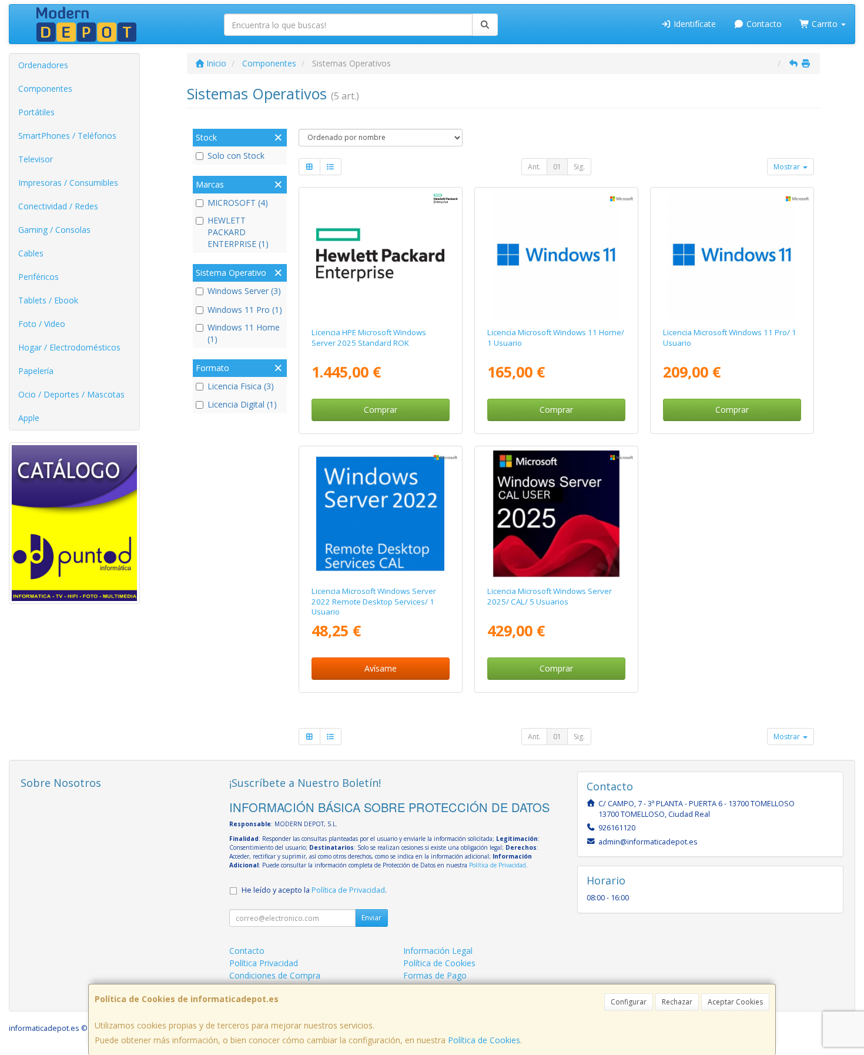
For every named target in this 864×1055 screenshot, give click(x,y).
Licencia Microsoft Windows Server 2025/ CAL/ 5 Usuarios (549, 596)
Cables (30, 253)
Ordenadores (43, 65)
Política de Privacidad (497, 865)
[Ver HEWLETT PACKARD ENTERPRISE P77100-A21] (380, 255)
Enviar (371, 918)
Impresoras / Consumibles (68, 182)
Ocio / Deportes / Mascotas (71, 394)
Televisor (35, 159)
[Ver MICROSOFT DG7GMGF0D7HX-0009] (380, 514)
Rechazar (677, 1002)
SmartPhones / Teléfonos (67, 135)
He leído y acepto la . (314, 890)
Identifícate (693, 23)
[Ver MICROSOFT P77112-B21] (557, 514)
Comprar (380, 409)
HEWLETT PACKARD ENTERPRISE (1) (238, 232)
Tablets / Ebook (48, 300)
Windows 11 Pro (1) (244, 309)
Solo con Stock (235, 155)
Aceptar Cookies (735, 1002)
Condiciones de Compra (274, 975)
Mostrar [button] (787, 167)
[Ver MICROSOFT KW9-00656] (557, 255)
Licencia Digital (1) (242, 404)
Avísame (380, 668)
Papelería (35, 370)
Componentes (45, 88)
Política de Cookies (484, 1040)
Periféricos (38, 276)
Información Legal (438, 950)
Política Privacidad (263, 963)
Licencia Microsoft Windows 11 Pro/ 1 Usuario (729, 337)
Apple (28, 417)
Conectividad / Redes (58, 206)
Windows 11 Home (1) (243, 333)
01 (557, 167)
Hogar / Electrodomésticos (69, 347)
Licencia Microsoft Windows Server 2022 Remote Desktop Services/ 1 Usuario (374, 601)
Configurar (629, 1002)
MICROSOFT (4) (237, 202)
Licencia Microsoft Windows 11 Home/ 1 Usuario (555, 337)
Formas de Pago (435, 975)
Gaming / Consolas (54, 229)
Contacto (763, 23)
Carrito (824, 23)
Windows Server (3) (244, 290)
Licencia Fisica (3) (240, 386)
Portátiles (36, 112)
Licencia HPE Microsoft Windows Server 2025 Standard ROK (369, 337)
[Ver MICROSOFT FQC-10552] (732, 255)
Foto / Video (41, 323)
